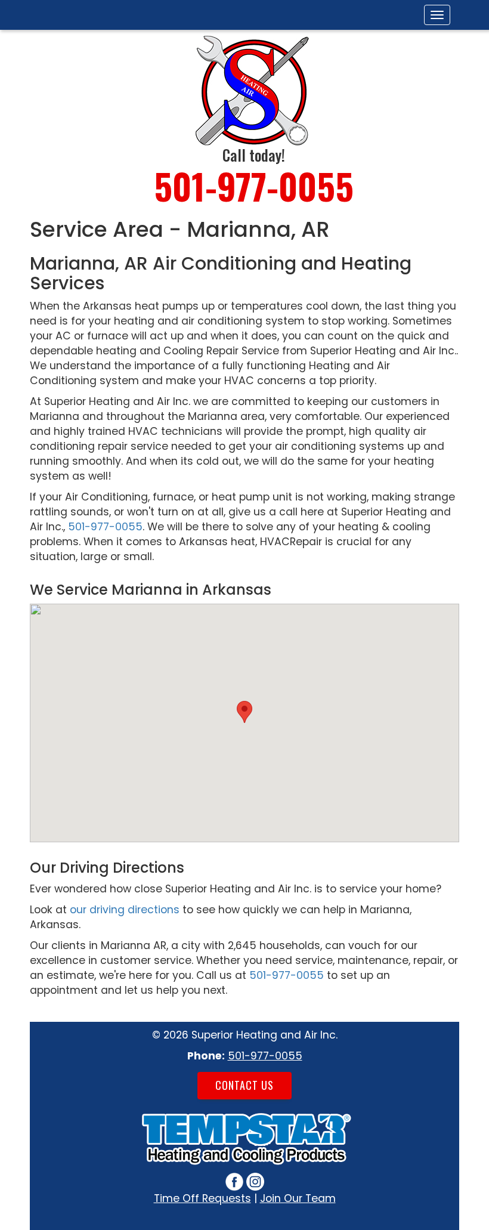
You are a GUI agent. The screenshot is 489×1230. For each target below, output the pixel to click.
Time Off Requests (202, 1198)
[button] (244, 712)
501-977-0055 (254, 185)
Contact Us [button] (244, 1085)
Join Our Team (298, 1198)
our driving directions (124, 910)
